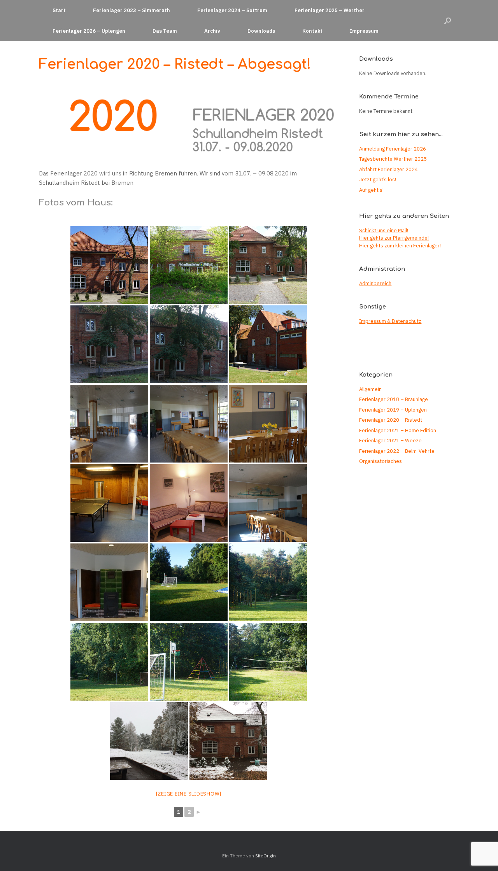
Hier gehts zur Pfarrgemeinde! (394, 238)
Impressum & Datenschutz (390, 321)
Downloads (261, 31)
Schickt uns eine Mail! (383, 230)
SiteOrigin (265, 856)
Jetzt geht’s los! (377, 179)
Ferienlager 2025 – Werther (330, 10)
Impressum (364, 31)
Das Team (165, 31)
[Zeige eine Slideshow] (189, 793)
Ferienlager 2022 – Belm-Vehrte (397, 451)
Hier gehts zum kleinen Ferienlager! (400, 245)
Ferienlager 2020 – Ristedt (390, 420)
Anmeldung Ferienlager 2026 (392, 148)
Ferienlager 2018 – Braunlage (393, 399)
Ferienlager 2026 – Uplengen (89, 31)
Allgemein (370, 389)
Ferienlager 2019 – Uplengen (393, 410)
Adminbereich (375, 283)
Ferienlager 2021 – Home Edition (397, 430)
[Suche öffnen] (447, 20)
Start (59, 10)
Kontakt (312, 31)
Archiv (212, 31)
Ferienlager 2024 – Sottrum (232, 10)
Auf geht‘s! (371, 190)
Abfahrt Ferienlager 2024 (388, 169)
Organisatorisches (380, 461)
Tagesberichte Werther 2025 (393, 159)
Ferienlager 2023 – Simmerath (131, 10)
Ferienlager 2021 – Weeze (390, 440)
